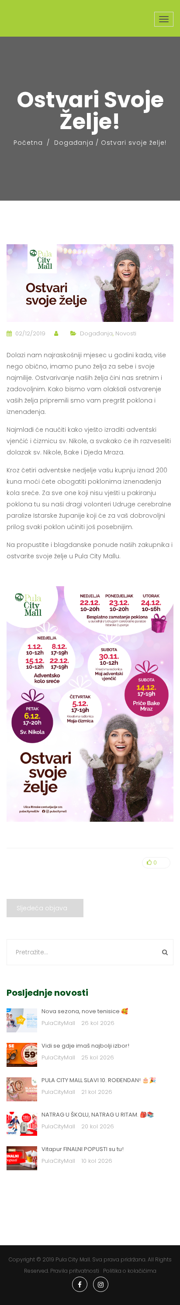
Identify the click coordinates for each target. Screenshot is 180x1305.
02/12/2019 (30, 333)
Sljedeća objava (42, 908)
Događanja (73, 142)
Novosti (125, 333)
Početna (28, 142)
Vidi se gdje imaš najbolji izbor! (85, 1046)
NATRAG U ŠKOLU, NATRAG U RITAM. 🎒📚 (98, 1114)
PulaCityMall (58, 1023)
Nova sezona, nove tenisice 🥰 (85, 1011)
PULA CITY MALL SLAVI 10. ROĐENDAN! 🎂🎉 (99, 1080)
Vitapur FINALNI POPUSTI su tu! (83, 1149)
